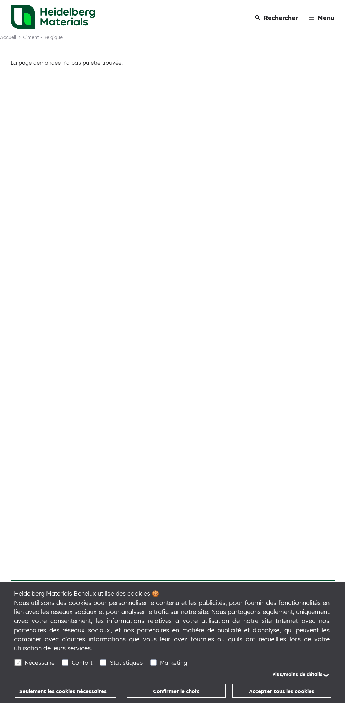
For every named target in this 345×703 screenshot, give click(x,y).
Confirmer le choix (176, 691)
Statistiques (126, 662)
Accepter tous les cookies (281, 691)
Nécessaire (40, 662)
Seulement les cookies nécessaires (63, 691)
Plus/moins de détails (297, 674)
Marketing (173, 662)
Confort (82, 662)
